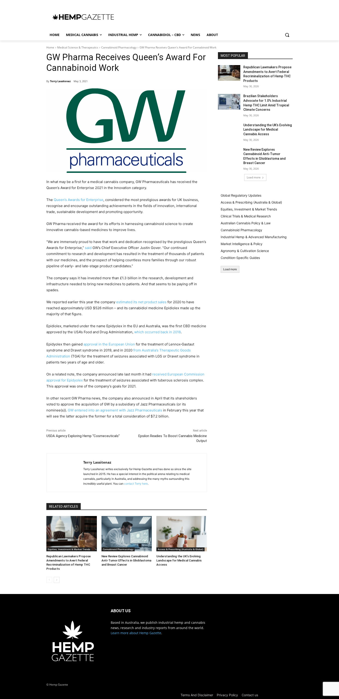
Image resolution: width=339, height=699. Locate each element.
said (88, 248)
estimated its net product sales (141, 302)
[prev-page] (49, 580)
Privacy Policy (227, 695)
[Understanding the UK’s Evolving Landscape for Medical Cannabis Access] (181, 533)
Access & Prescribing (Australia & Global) (180, 549)
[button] (287, 34)
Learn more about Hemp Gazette (136, 633)
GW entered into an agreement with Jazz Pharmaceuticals (115, 410)
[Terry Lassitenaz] (64, 472)
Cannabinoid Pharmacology (119, 47)
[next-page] (56, 580)
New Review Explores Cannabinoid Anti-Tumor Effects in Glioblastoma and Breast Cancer (126, 560)
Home (50, 47)
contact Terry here (136, 483)
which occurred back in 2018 (157, 332)
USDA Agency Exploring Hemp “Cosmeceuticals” (83, 436)
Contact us (250, 695)
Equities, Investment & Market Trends (69, 549)
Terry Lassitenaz (60, 81)
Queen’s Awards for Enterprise (78, 200)
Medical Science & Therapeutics (77, 47)
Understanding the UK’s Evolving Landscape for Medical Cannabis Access (179, 560)
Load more (254, 177)
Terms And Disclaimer (197, 695)
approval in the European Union (109, 344)
